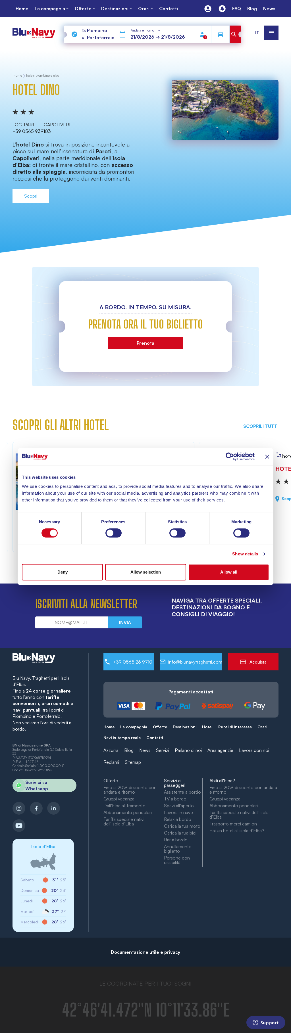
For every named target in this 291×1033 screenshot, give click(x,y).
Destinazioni (184, 726)
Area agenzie (220, 750)
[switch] (113, 533)
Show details (245, 553)
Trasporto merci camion (233, 824)
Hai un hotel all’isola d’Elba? (236, 830)
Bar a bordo (176, 839)
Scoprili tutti (260, 426)
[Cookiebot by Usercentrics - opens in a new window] (230, 456)
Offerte (160, 726)
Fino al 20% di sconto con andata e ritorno (130, 790)
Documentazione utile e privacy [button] (145, 952)
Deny (62, 572)
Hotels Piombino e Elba (42, 76)
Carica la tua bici (180, 833)
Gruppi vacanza (118, 799)
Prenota (145, 343)
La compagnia (133, 726)
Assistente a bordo (182, 792)
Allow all (228, 572)
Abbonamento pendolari (127, 812)
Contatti (154, 737)
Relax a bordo (177, 819)
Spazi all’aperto (179, 805)
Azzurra (111, 750)
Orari (262, 726)
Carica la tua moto (182, 826)
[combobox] (146, 30)
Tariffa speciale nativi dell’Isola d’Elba (123, 821)
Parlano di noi (188, 750)
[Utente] (208, 8)
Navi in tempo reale (122, 737)
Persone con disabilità (177, 860)
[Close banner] (267, 457)
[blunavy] (34, 30)
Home (109, 726)
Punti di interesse (235, 726)
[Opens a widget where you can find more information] (265, 1023)
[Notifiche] (222, 8)
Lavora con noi (254, 750)
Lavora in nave (178, 812)
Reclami (111, 762)
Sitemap (133, 762)
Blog (129, 750)
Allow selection (145, 572)
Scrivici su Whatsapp (36, 785)
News (144, 750)
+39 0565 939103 (32, 131)
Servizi (162, 750)
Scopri (30, 196)
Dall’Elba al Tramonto (124, 805)
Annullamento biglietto (178, 849)
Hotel (207, 726)
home (18, 76)
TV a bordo (175, 799)
